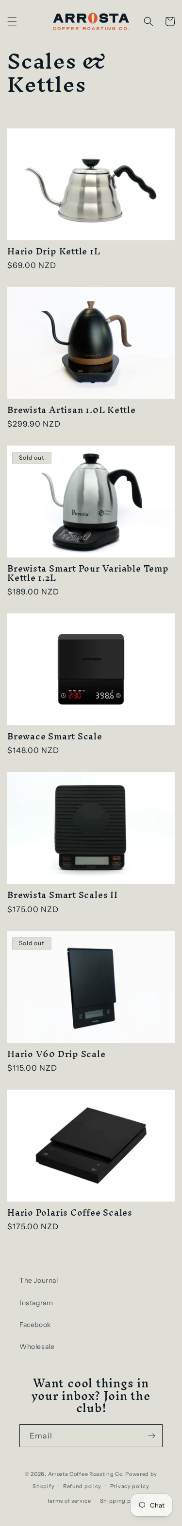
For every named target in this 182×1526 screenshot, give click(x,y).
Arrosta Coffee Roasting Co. (86, 1474)
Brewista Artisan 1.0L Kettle (71, 409)
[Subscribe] (151, 1435)
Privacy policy (129, 1486)
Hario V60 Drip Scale (56, 1054)
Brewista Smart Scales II (62, 894)
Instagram (36, 1302)
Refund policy (82, 1486)
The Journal (38, 1280)
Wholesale (36, 1346)
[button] (12, 21)
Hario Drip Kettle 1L (53, 251)
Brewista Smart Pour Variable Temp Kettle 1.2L (88, 573)
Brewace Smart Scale (54, 736)
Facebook (35, 1324)
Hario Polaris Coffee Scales (69, 1212)
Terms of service (69, 1500)
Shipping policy (122, 1500)
